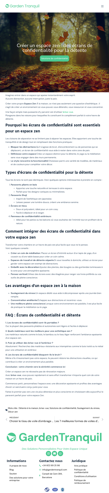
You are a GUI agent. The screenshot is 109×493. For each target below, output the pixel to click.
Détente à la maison (28, 408)
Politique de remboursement (82, 481)
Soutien (13, 473)
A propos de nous (18, 465)
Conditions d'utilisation (85, 476)
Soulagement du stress (88, 408)
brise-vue (68, 112)
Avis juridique (80, 465)
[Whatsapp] (60, 453)
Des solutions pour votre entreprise (21, 479)
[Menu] (102, 6)
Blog (11, 469)
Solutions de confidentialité (54, 58)
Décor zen (13, 411)
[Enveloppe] (54, 453)
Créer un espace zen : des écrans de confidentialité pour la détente (54, 48)
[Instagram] (48, 453)
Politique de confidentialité (81, 471)
